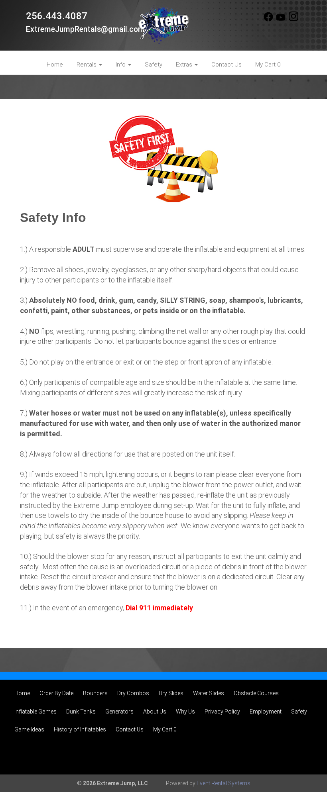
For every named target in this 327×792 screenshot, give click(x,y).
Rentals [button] (87, 64)
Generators (119, 711)
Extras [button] (185, 64)
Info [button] (121, 64)
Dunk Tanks (81, 711)
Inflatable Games (35, 711)
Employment (266, 711)
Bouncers (95, 693)
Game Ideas (29, 729)
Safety (153, 64)
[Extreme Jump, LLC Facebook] (268, 19)
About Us (154, 711)
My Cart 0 (267, 64)
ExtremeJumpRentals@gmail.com (85, 29)
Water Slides (208, 693)
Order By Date (56, 693)
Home (55, 64)
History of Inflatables (80, 729)
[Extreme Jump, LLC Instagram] (293, 19)
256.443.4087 (56, 16)
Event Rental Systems (223, 783)
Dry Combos (133, 693)
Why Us (185, 711)
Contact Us (226, 64)
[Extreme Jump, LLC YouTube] (281, 19)
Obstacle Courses (256, 693)
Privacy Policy (222, 711)
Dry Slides (171, 693)
